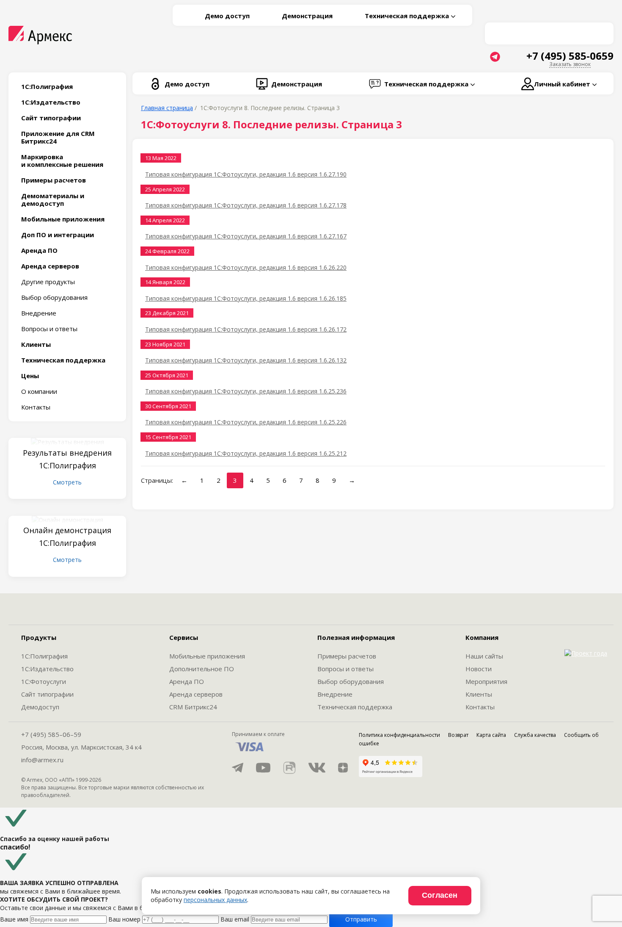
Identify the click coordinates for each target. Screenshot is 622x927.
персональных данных (215, 900)
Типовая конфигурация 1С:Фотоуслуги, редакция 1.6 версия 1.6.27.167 (246, 236)
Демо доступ (227, 15)
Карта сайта (491, 735)
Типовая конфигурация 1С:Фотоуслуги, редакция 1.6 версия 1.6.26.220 (246, 267)
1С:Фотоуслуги (43, 681)
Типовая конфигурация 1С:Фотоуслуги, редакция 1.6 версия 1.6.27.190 (246, 174)
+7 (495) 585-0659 (570, 56)
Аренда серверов (196, 694)
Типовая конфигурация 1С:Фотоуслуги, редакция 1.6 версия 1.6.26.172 (246, 329)
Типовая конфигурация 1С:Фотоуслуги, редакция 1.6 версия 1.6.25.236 (246, 391)
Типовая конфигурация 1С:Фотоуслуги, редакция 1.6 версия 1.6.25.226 (246, 422)
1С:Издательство (47, 668)
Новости (478, 668)
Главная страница (167, 108)
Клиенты (478, 694)
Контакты (35, 407)
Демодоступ (40, 707)
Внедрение (38, 313)
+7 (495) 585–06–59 (51, 734)
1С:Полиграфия (44, 656)
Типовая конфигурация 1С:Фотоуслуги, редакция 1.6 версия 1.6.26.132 (246, 360)
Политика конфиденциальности (399, 735)
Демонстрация (307, 15)
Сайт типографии (47, 694)
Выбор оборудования (54, 297)
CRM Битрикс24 (193, 707)
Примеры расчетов (346, 656)
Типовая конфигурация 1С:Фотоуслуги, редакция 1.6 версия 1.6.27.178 (246, 205)
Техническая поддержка (354, 707)
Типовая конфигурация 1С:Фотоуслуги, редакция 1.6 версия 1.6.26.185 (246, 298)
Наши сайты (484, 656)
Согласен (439, 895)
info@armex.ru (42, 759)
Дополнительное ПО (201, 668)
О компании (39, 391)
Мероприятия (486, 681)
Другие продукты (48, 281)
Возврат (458, 735)
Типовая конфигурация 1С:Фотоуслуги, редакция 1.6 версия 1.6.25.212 (246, 453)
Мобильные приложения (207, 656)
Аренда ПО (186, 681)
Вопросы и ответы (49, 328)
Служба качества (535, 735)
